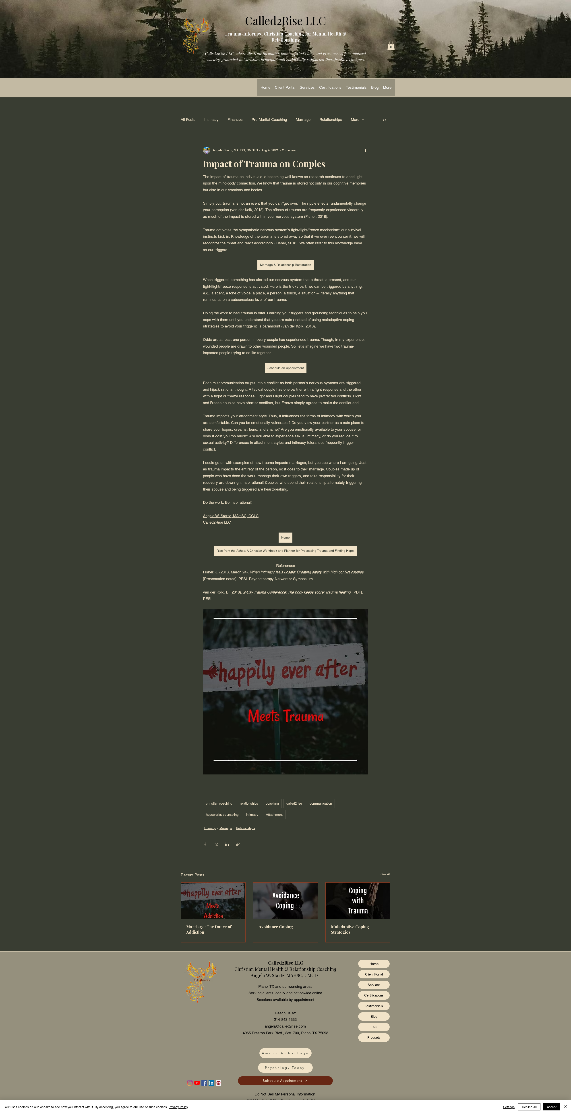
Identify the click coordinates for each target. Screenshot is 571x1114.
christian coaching (219, 803)
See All (385, 874)
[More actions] (365, 150)
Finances (235, 119)
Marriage (303, 119)
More (355, 119)
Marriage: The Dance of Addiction (209, 929)
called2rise (294, 803)
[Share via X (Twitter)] (216, 844)
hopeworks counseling (222, 814)
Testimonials (374, 1006)
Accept (552, 1107)
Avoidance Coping (276, 926)
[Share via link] (238, 844)
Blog (374, 1016)
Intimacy (211, 119)
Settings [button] (509, 1107)
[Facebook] (204, 1083)
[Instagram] (190, 1083)
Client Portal (374, 974)
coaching (272, 803)
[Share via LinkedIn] (227, 844)
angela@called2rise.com (285, 1026)
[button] (391, 45)
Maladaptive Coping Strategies (350, 929)
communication (321, 803)
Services (374, 985)
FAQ (374, 1027)
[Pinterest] (218, 1083)
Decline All (529, 1107)
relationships (249, 803)
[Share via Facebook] (205, 844)
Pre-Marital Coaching (269, 119)
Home (374, 964)
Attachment (274, 814)
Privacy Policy (178, 1107)
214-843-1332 (285, 1019)
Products (374, 1037)
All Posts (188, 119)
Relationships (330, 119)
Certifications (374, 995)
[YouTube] (197, 1083)
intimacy (252, 814)
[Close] (565, 1106)
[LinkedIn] (211, 1083)
